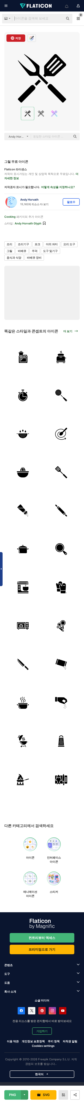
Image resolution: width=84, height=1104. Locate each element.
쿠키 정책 (54, 1041)
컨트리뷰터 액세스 (42, 938)
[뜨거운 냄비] (23, 702)
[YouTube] (62, 1010)
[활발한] (61, 433)
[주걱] (61, 472)
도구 (7, 973)
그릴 (9, 251)
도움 (7, 982)
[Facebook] (21, 1010)
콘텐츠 (8, 965)
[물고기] (61, 779)
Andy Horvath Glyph (28, 223)
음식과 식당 (14, 257)
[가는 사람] (61, 741)
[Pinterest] (42, 1010)
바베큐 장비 (34, 257)
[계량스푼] (61, 626)
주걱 (34, 251)
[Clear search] (58, 18)
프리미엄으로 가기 (42, 949)
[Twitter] (31, 1010)
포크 (37, 244)
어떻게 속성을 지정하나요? (58, 187)
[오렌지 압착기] (23, 472)
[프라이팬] (23, 779)
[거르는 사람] (61, 395)
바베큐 (22, 251)
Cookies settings (43, 1046)
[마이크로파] (23, 626)
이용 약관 (13, 1041)
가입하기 (42, 1031)
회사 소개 (10, 991)
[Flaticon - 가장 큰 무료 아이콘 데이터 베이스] (36, 5)
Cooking (10, 216)
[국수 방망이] (61, 510)
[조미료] (23, 510)
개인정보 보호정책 (33, 1041)
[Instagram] (52, 1010)
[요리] (23, 357)
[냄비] (23, 549)
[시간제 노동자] (23, 395)
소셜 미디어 (42, 1000)
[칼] (23, 664)
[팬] (61, 549)
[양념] (61, 664)
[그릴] (23, 741)
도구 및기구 (50, 251)
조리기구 (23, 244)
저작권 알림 (70, 1041)
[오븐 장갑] (61, 587)
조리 (9, 244)
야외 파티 (52, 244)
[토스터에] (61, 357)
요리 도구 (69, 244)
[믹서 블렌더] (23, 587)
